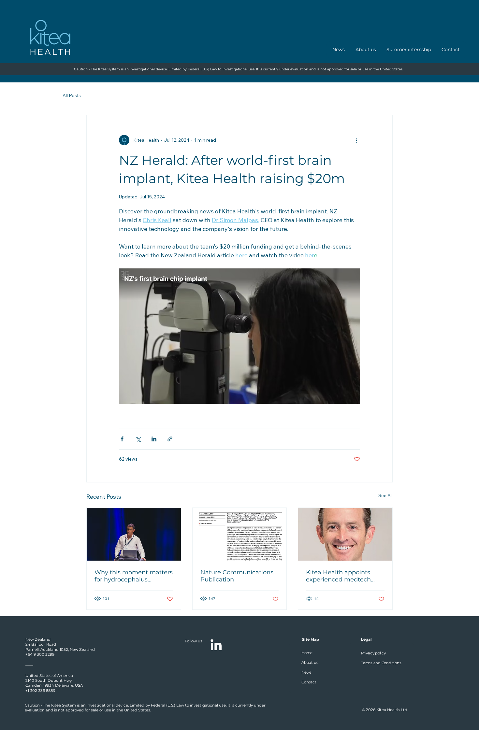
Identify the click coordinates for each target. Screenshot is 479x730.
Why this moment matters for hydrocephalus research (133, 576)
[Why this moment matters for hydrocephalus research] (134, 534)
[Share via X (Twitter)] (138, 439)
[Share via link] (170, 439)
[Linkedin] (216, 644)
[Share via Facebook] (122, 439)
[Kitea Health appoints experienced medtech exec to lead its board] (345, 534)
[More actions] (356, 140)
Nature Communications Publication (236, 576)
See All (385, 495)
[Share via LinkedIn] (154, 439)
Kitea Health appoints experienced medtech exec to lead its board (338, 576)
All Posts (72, 95)
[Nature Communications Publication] (240, 534)
